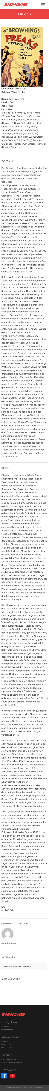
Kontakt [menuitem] (4, 1042)
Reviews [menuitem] (5, 1027)
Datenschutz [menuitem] (6, 1048)
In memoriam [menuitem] (7, 1030)
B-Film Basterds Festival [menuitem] (11, 1063)
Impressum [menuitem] (6, 1045)
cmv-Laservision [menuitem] (8, 1060)
